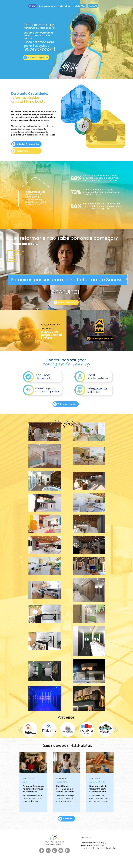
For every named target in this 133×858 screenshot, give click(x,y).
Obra (25, 782)
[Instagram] (48, 850)
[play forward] (116, 729)
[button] (15, 256)
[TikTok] (54, 850)
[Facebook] (41, 850)
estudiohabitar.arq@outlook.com (103, 848)
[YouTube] (60, 850)
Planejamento (62, 782)
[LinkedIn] (67, 850)
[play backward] (20, 729)
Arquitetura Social (97, 782)
